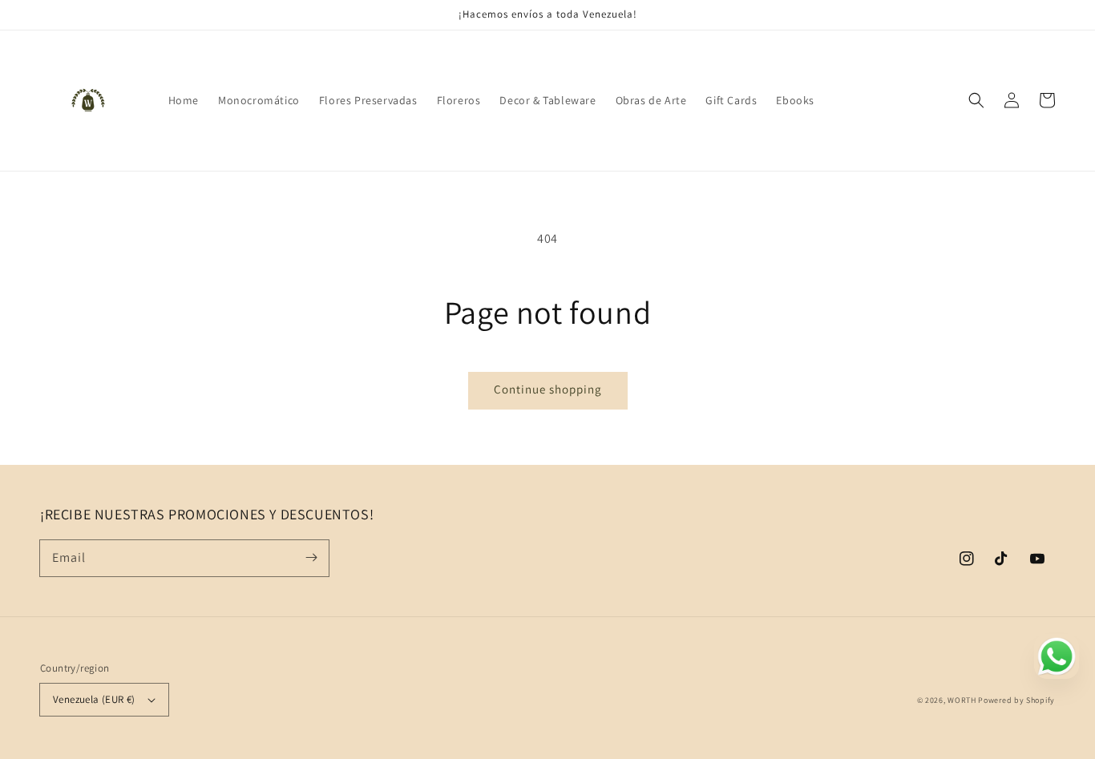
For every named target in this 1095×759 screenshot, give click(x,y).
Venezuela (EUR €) (94, 699)
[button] (976, 100)
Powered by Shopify (1016, 700)
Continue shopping (548, 389)
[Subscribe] (311, 557)
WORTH (962, 700)
